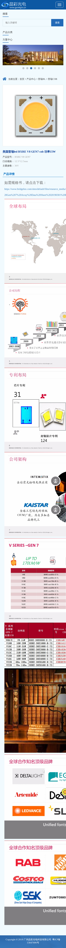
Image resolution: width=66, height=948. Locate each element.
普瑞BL (42, 79)
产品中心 (31, 79)
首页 (22, 79)
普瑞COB (52, 79)
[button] (23, 68)
